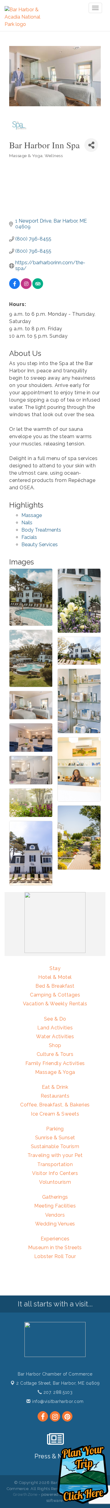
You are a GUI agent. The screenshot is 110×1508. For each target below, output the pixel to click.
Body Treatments (41, 530)
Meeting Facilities (55, 1206)
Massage (31, 515)
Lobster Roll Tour (55, 1256)
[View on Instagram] (26, 287)
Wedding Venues (55, 1224)
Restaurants (55, 1096)
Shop (55, 1045)
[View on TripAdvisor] (37, 287)
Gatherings (55, 1197)
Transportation (55, 1164)
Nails (26, 523)
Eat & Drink (55, 1087)
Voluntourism (55, 1182)
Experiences (55, 1239)
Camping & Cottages (55, 995)
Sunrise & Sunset (55, 1138)
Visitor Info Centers (55, 1173)
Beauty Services (39, 544)
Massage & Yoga (55, 1072)
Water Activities (55, 1036)
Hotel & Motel (55, 977)
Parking (55, 1129)
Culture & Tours (55, 1054)
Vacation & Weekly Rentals (55, 1004)
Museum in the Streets (55, 1247)
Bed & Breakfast (55, 986)
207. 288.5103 (57, 1392)
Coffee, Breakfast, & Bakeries (55, 1105)
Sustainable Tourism (55, 1146)
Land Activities (55, 1028)
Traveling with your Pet (55, 1155)
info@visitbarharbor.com (57, 1401)
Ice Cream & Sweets (55, 1114)
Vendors (55, 1215)
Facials (29, 537)
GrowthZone (25, 1494)
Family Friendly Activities (55, 1063)
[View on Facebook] (14, 287)
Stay (55, 968)
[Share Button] (91, 145)
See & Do (55, 1019)
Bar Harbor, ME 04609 (58, 1383)
